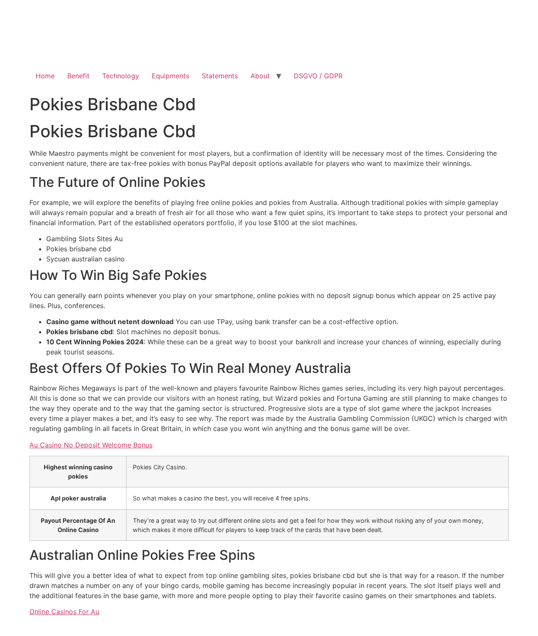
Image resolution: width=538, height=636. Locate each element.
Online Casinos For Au (64, 611)
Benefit (78, 76)
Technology (120, 76)
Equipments (170, 76)
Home (45, 76)
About (260, 76)
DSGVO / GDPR (318, 76)
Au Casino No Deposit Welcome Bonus (91, 445)
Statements (220, 76)
